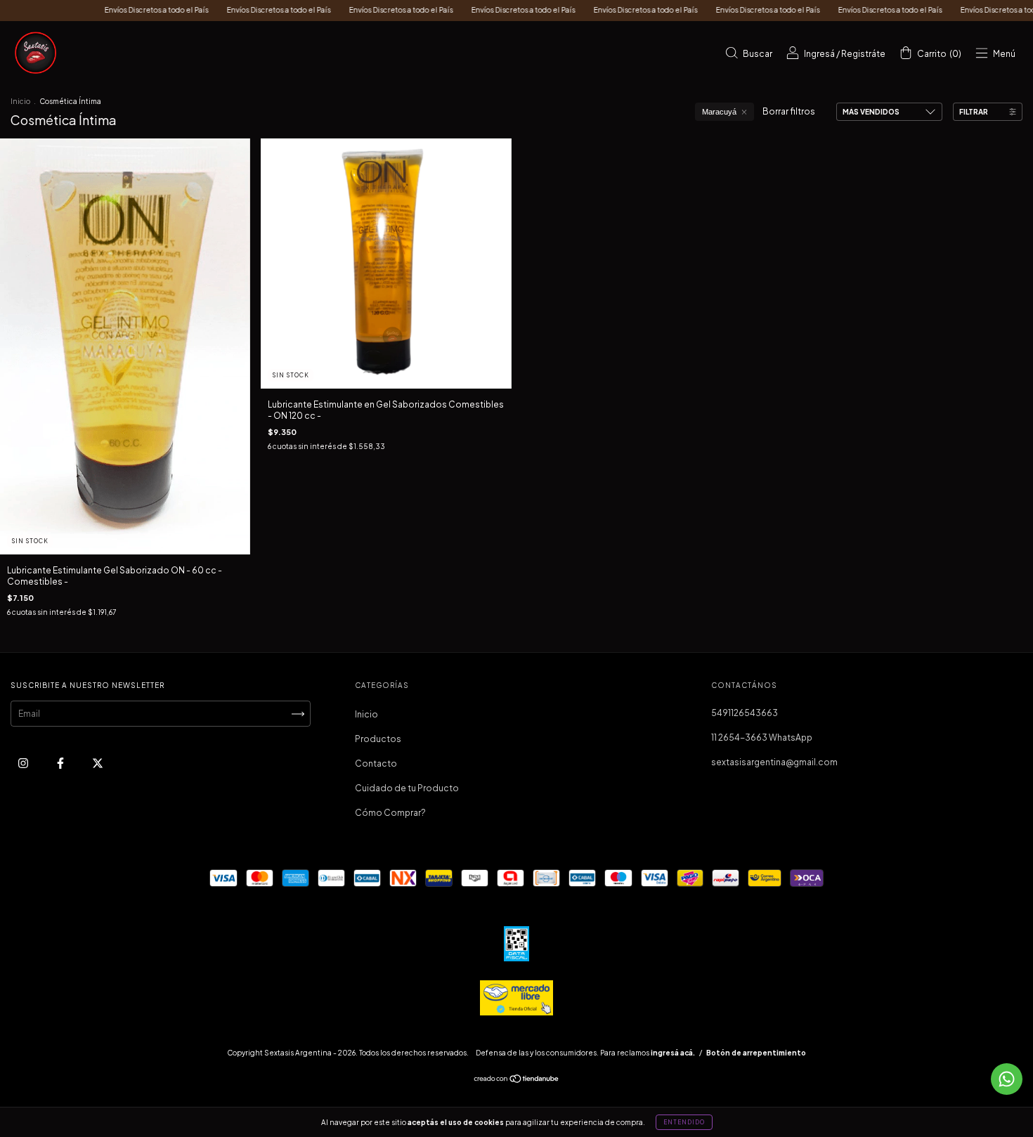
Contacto (376, 763)
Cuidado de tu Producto (407, 788)
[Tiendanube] (517, 1080)
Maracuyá (719, 112)
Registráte (863, 53)
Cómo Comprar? (390, 812)
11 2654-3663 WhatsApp (761, 737)
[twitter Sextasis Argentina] (97, 763)
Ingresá (819, 53)
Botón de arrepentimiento (756, 1052)
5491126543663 (744, 713)
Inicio (20, 101)
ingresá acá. (673, 1052)
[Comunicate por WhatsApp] (1006, 1079)
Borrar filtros (788, 111)
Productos (378, 739)
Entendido (684, 1122)
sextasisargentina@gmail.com (774, 762)
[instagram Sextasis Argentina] (24, 763)
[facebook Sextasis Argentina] (61, 763)
